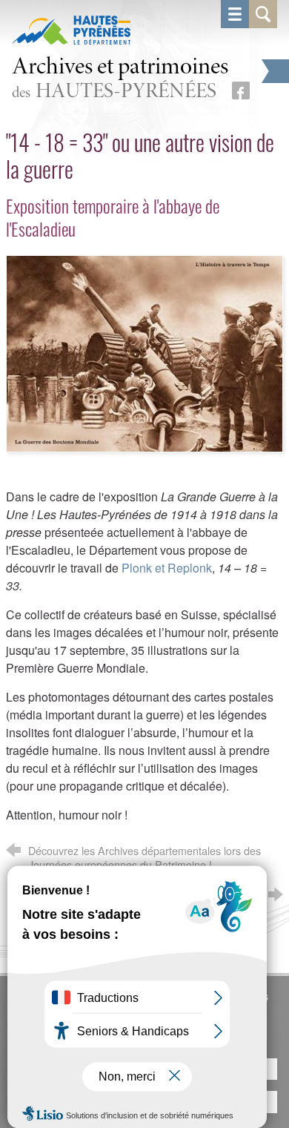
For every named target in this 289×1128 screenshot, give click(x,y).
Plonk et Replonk (167, 567)
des (120, 79)
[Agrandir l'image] (144, 351)
